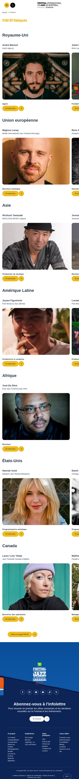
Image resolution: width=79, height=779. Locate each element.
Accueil (4, 12)
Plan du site (46, 741)
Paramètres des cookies (34, 777)
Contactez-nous (64, 737)
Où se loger (29, 737)
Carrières (62, 747)
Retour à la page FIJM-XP (20, 634)
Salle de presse (64, 740)
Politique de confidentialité (34, 775)
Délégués (13, 12)
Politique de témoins (48, 775)
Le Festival (11, 737)
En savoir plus (10, 108)
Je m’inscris (37, 719)
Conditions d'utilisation (19, 775)
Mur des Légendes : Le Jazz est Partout (30, 742)
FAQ (43, 739)
